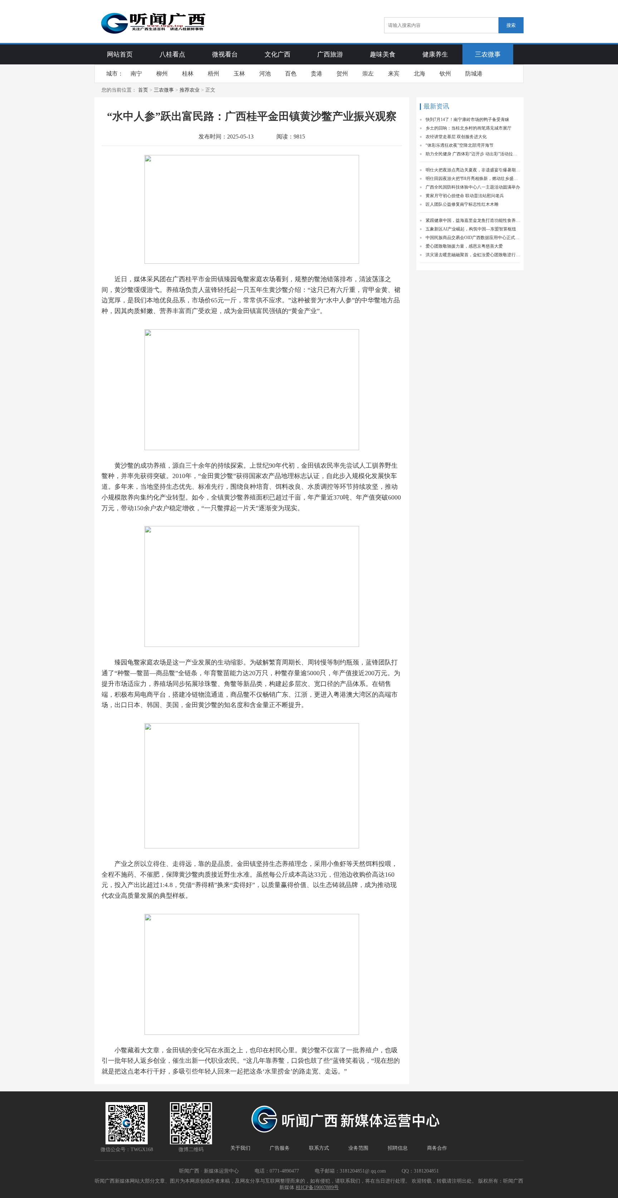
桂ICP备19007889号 (317, 1187)
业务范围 (358, 1148)
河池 (265, 73)
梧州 (213, 73)
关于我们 (240, 1148)
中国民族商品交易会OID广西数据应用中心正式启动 (473, 237)
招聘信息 (398, 1148)
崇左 (368, 73)
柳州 (162, 73)
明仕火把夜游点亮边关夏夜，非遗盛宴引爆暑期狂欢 (473, 169)
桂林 (187, 73)
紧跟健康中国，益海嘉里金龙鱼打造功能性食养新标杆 (473, 220)
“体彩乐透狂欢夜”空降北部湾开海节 (460, 145)
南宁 (136, 73)
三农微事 (164, 90)
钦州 (445, 73)
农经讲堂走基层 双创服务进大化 (456, 136)
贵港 (316, 73)
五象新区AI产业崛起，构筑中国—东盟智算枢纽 (471, 229)
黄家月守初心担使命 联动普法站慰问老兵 (465, 195)
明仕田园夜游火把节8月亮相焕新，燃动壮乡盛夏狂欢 (473, 178)
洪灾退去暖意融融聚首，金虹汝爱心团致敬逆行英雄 (473, 254)
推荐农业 (190, 90)
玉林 (239, 73)
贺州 (342, 73)
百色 (290, 73)
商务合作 (437, 1148)
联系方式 (319, 1148)
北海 (419, 73)
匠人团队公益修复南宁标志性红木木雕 (462, 204)
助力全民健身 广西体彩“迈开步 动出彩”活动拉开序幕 (473, 153)
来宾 (393, 73)
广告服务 (280, 1148)
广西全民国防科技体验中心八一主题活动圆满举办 (473, 187)
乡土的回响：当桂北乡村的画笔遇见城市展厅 (468, 128)
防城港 (473, 73)
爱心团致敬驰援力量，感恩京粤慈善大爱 (464, 246)
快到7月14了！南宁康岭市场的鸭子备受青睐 (467, 119)
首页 (143, 90)
